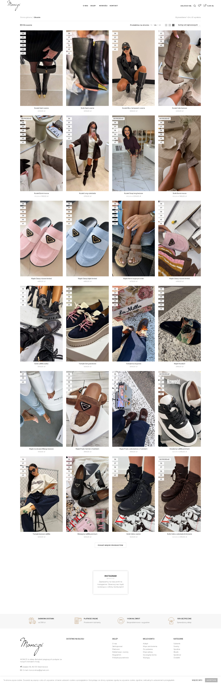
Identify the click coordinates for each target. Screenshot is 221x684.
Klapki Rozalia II (179, 364)
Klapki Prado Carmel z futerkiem (87, 449)
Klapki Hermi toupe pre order (133, 278)
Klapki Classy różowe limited (41, 278)
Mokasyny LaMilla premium (87, 534)
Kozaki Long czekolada (87, 193)
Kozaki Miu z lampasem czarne (133, 108)
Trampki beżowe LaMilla (41, 534)
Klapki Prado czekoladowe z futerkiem (133, 449)
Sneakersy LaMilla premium (180, 449)
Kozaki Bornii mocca (41, 193)
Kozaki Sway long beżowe (133, 193)
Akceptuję (211, 680)
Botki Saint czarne (87, 108)
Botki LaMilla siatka (41, 364)
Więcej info (197, 680)
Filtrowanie (27, 25)
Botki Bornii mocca (179, 193)
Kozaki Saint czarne (41, 108)
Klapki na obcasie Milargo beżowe (41, 449)
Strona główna (26, 17)
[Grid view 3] (170, 25)
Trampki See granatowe (87, 364)
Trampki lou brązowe (133, 364)
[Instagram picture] (35, 567)
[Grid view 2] (166, 25)
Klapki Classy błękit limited (87, 278)
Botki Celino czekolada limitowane (179, 534)
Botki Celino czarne (134, 534)
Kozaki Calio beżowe (179, 108)
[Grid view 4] (173, 25)
